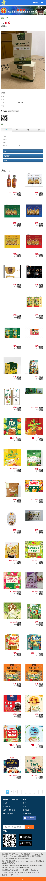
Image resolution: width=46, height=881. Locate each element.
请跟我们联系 (8, 813)
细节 (5, 151)
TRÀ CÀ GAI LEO (13, 111)
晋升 (5, 160)
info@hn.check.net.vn (15, 875)
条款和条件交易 (9, 810)
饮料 (7, 18)
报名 (24, 806)
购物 (36, 3)
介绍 (5, 803)
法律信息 (7, 156)
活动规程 (6, 806)
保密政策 (26, 810)
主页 (2, 18)
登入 (24, 803)
